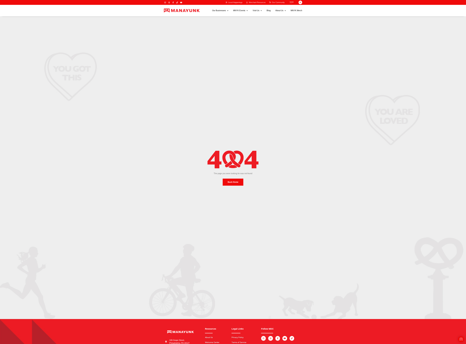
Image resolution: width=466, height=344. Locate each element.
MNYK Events (239, 11)
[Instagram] (165, 2)
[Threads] (169, 2)
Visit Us (256, 11)
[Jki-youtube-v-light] (181, 2)
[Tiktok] (177, 2)
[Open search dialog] (300, 2)
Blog (269, 11)
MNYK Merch (296, 11)
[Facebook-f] (173, 2)
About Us (279, 11)
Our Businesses (219, 11)
